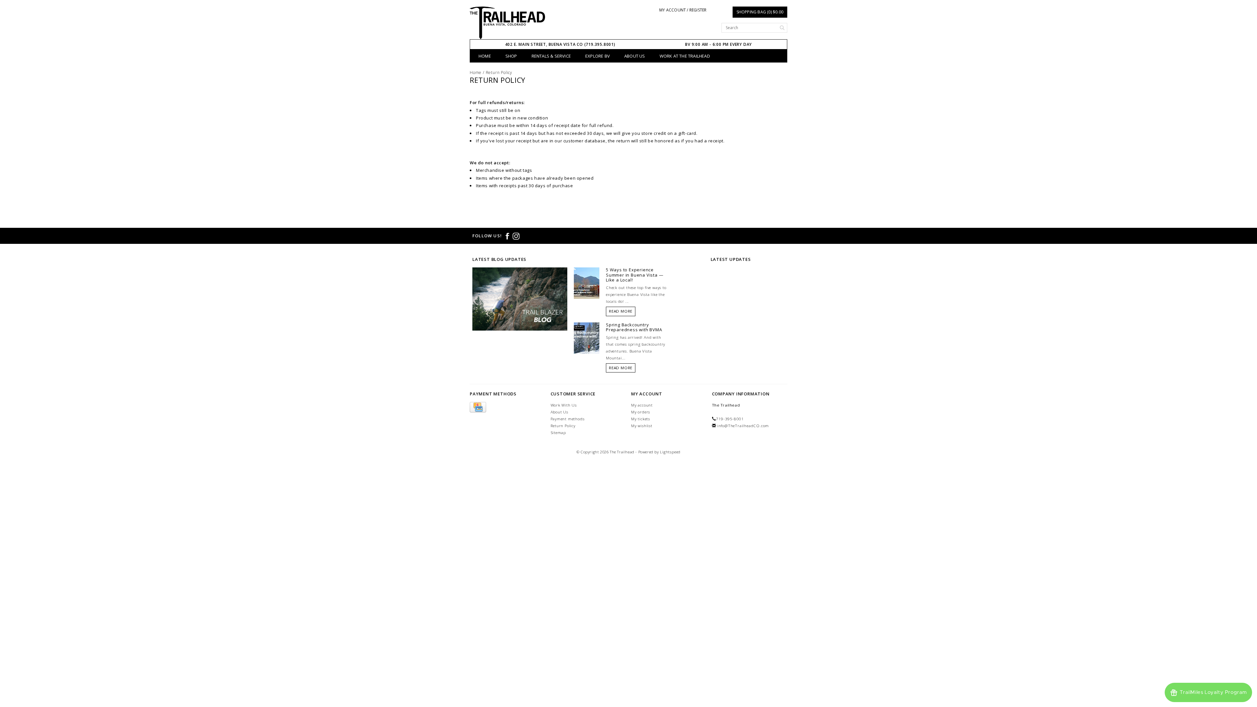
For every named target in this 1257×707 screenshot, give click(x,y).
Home (485, 56)
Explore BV (597, 56)
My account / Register (682, 10)
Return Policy (499, 72)
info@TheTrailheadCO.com (743, 425)
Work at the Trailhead (685, 56)
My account (642, 405)
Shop (511, 56)
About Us (634, 56)
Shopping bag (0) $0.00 (760, 12)
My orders (640, 411)
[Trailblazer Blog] (519, 298)
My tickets (640, 418)
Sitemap (558, 432)
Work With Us (564, 405)
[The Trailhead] (507, 23)
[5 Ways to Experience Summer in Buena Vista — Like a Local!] (586, 282)
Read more (620, 311)
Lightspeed (670, 451)
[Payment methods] (478, 407)
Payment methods (568, 418)
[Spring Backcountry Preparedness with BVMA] (586, 337)
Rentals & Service (551, 56)
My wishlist (641, 425)
